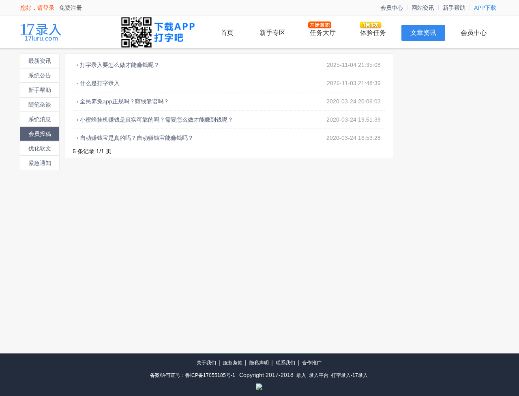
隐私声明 (259, 363)
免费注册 (70, 7)
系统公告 (39, 75)
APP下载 (485, 7)
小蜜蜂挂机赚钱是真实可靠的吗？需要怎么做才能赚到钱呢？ (156, 119)
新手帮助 (454, 7)
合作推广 (312, 363)
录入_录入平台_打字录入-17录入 (332, 375)
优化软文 (39, 148)
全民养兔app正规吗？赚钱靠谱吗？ (124, 101)
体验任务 (373, 32)
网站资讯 (423, 7)
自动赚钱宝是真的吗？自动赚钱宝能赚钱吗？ (136, 138)
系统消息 (39, 119)
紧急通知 (39, 163)
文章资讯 (423, 32)
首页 (227, 32)
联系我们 (285, 363)
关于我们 (206, 363)
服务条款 (232, 363)
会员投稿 (39, 134)
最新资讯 (39, 61)
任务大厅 (323, 32)
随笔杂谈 (39, 104)
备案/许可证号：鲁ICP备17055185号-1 (192, 375)
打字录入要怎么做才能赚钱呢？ (119, 65)
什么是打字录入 (100, 83)
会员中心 (391, 7)
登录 (48, 7)
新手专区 (272, 32)
